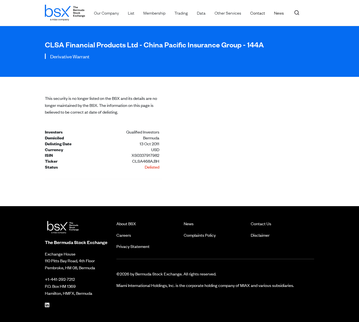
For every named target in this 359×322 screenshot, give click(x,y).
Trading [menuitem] (181, 13)
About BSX (126, 223)
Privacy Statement (132, 246)
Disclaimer (260, 235)
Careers (123, 235)
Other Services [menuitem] (228, 13)
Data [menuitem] (201, 13)
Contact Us (261, 223)
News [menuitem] (279, 13)
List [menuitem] (131, 13)
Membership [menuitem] (154, 13)
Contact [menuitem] (257, 13)
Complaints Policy (200, 235)
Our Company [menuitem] (106, 13)
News (189, 223)
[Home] (65, 12)
